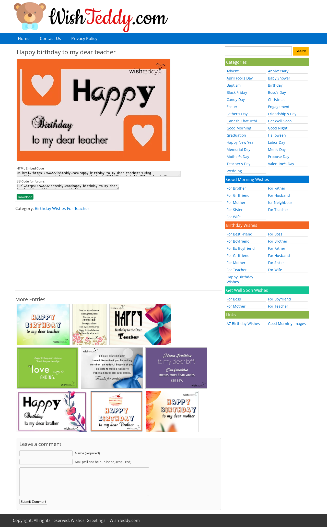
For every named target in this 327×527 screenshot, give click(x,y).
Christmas (276, 99)
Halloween (277, 135)
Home (24, 38)
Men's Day (277, 149)
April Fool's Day (240, 78)
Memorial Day (238, 149)
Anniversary (278, 71)
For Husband (279, 195)
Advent (233, 71)
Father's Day (237, 113)
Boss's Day (277, 92)
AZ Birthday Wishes (243, 323)
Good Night (277, 128)
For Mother (236, 202)
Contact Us (50, 38)
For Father (276, 188)
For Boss (275, 234)
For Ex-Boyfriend (241, 248)
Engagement (278, 106)
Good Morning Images (287, 323)
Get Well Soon (280, 120)
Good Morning (239, 128)
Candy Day (236, 99)
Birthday (275, 85)
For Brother (236, 188)
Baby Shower (279, 78)
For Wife (234, 216)
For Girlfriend (238, 195)
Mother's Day (238, 156)
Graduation (236, 135)
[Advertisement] (118, 252)
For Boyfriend (238, 241)
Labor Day (276, 142)
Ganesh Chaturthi (242, 120)
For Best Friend (239, 234)
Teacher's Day (238, 163)
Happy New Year (241, 142)
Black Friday (237, 92)
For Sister (235, 209)
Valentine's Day (281, 163)
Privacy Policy (84, 38)
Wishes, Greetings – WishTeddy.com (105, 520)
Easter (232, 106)
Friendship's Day (282, 113)
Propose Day (278, 156)
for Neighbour (280, 202)
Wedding (234, 170)
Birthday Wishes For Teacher (62, 208)
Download (25, 197)
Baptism (234, 85)
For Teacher (278, 209)
